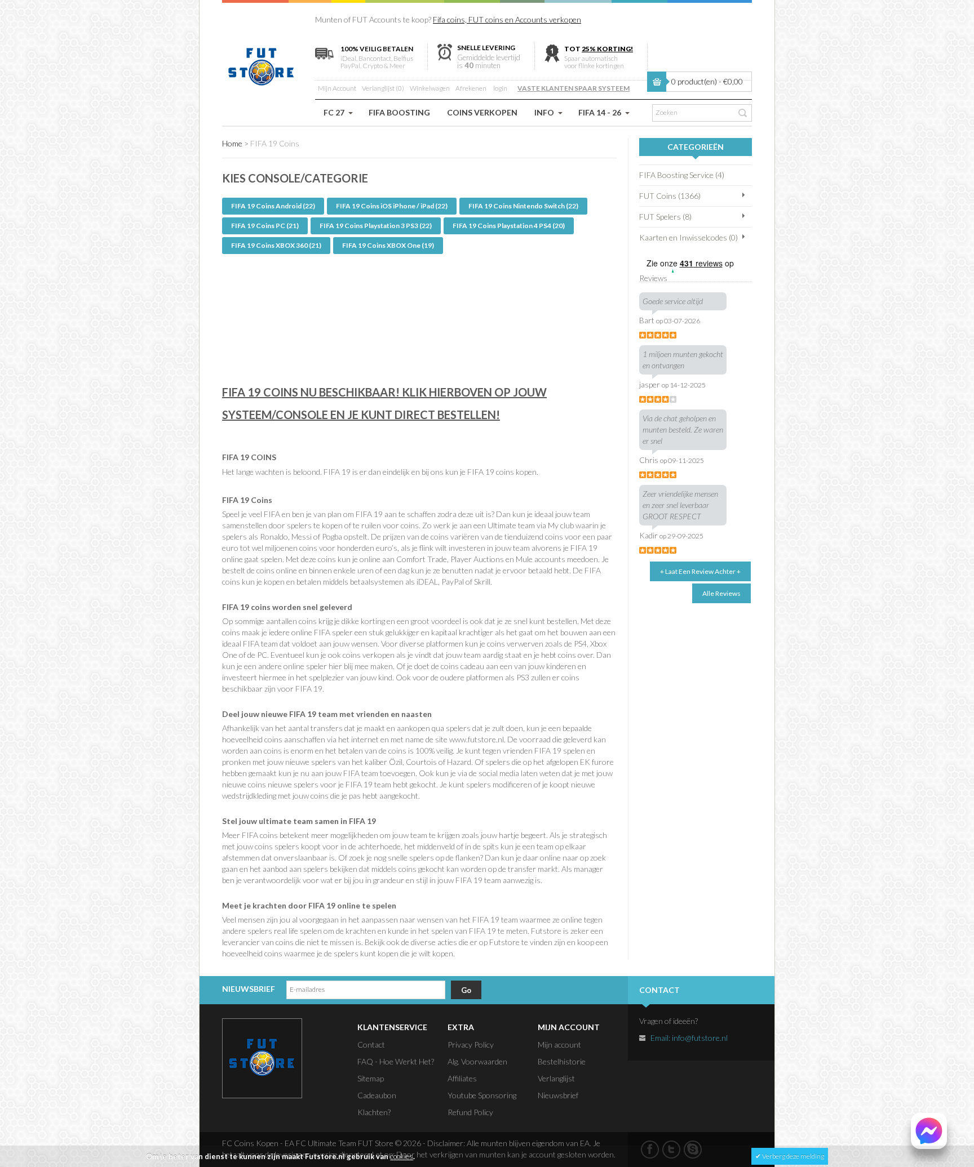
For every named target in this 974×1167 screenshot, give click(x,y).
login (500, 88)
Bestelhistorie (562, 1061)
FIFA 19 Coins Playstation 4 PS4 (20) (509, 225)
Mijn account (559, 1044)
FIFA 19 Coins (274, 143)
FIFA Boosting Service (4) (681, 175)
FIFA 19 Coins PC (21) (265, 225)
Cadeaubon (376, 1095)
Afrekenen (470, 88)
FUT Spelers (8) (665, 216)
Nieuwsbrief (558, 1095)
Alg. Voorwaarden (477, 1061)
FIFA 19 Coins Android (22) (273, 206)
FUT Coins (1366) (670, 196)
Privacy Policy (471, 1044)
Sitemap (370, 1078)
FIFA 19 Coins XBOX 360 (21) (276, 245)
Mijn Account (337, 88)
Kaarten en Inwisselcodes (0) (688, 237)
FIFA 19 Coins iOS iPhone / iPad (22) (392, 206)
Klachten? (374, 1112)
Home (232, 143)
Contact (371, 1044)
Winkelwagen (430, 88)
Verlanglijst (556, 1078)
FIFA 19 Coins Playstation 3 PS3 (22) (376, 225)
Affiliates (462, 1078)
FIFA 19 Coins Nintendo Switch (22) (523, 206)
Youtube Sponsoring (482, 1095)
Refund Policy (470, 1112)
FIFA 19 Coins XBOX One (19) (388, 245)
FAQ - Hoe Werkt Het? (395, 1061)
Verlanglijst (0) (383, 88)
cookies (401, 1156)
